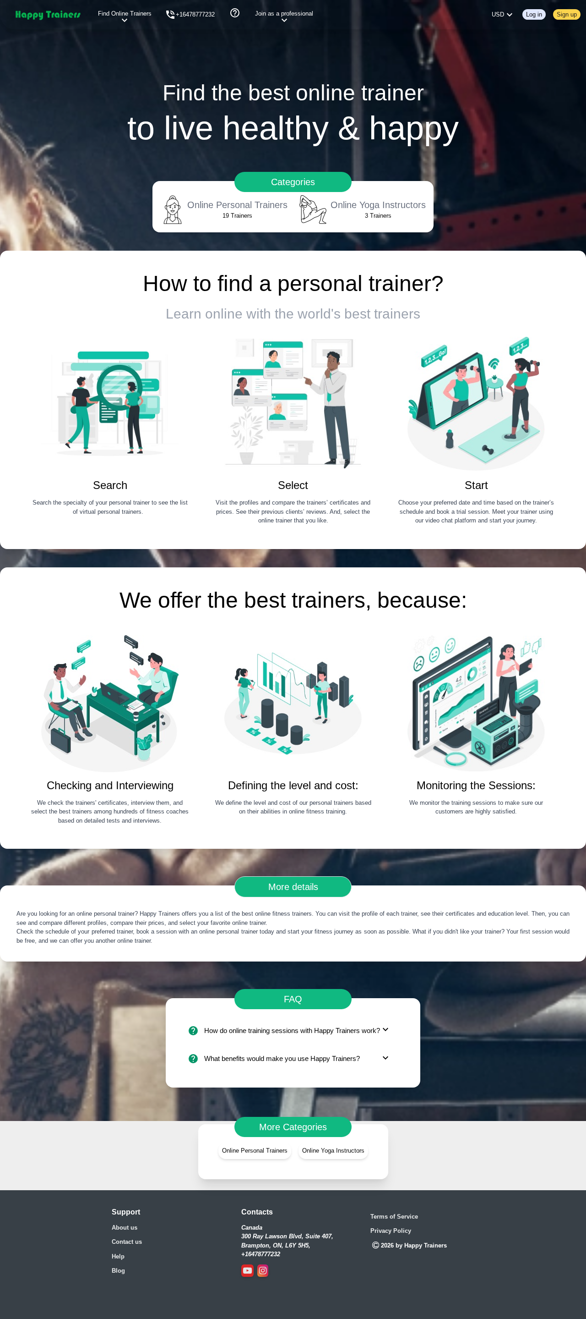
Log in (534, 14)
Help (118, 1256)
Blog (118, 1270)
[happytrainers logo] (47, 15)
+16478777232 (195, 14)
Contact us (127, 1241)
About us (124, 1227)
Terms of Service (394, 1216)
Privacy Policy (390, 1230)
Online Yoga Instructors (333, 1150)
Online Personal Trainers (255, 1150)
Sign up (567, 14)
